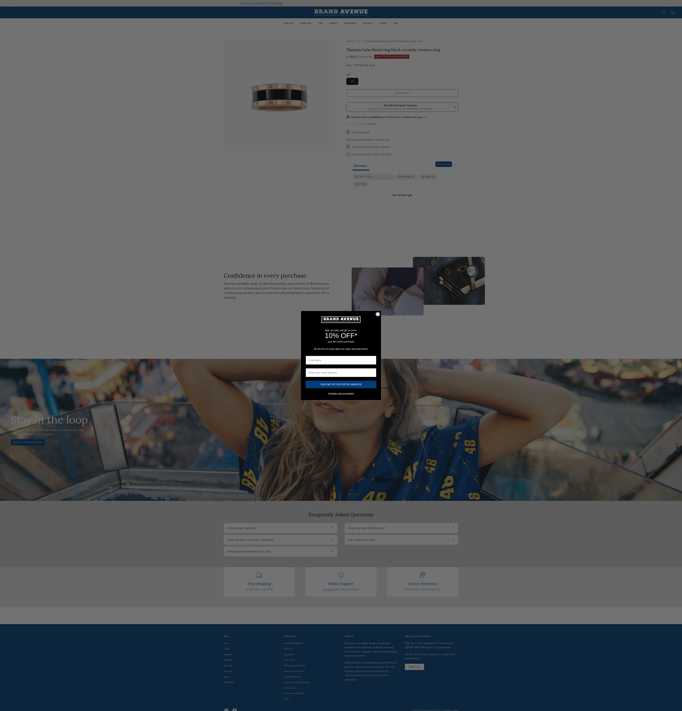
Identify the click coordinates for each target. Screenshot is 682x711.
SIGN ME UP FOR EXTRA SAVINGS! (341, 384)
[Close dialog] (378, 314)
